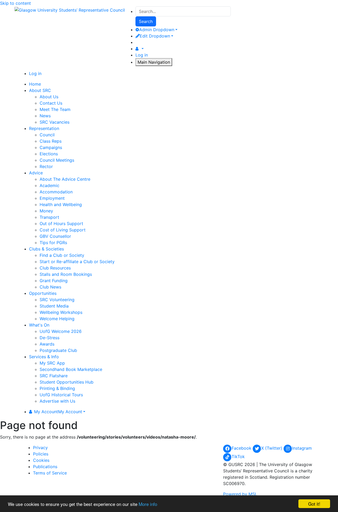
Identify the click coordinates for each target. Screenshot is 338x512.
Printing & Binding (57, 388)
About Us (49, 96)
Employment (52, 198)
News (45, 115)
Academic (49, 185)
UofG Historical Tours (61, 394)
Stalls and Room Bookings (66, 274)
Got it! (314, 503)
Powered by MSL (240, 494)
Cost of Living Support (63, 229)
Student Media (54, 306)
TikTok (238, 456)
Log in (141, 55)
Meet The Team (55, 109)
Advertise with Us (57, 401)
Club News (50, 287)
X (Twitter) (272, 448)
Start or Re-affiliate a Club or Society (77, 261)
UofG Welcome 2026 (61, 331)
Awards (47, 344)
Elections (49, 153)
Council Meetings (57, 160)
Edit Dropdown (155, 36)
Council (47, 134)
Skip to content (15, 3)
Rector (46, 166)
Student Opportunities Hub (66, 382)
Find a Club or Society (62, 255)
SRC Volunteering (57, 299)
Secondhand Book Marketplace (71, 369)
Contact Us (51, 103)
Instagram (302, 448)
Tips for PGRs (53, 242)
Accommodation (56, 191)
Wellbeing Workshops (61, 312)
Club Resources (55, 268)
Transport (49, 217)
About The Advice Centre (65, 179)
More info (148, 504)
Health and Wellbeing (61, 204)
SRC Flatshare (54, 375)
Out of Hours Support (61, 223)
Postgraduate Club (58, 350)
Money (46, 210)
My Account (58, 411)
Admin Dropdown (156, 29)
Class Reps (51, 141)
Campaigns (51, 147)
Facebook (242, 448)
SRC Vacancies (54, 122)
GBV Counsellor (55, 236)
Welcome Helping (57, 318)
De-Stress (49, 337)
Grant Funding (54, 280)
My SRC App (52, 363)
